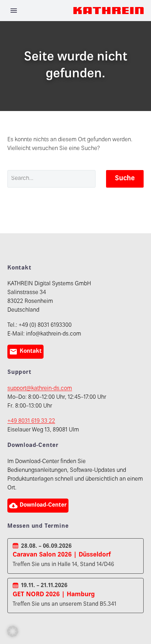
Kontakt (25, 351)
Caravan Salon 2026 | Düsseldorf (62, 555)
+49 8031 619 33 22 (31, 421)
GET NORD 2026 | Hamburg (54, 595)
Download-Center (38, 505)
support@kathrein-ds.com (39, 388)
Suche (125, 178)
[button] (12, 631)
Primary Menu (13, 10)
